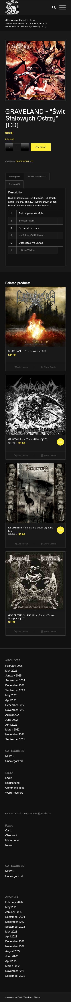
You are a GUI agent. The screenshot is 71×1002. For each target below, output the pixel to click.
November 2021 (14, 734)
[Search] (52, 7)
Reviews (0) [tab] (14, 184)
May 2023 (11, 695)
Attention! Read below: (20, 20)
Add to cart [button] (22, 367)
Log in (8, 777)
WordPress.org (14, 792)
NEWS (9, 756)
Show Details (49, 367)
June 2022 (11, 719)
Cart (7, 830)
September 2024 (15, 680)
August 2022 (12, 714)
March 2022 (12, 729)
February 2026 (14, 665)
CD (31, 161)
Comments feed (14, 787)
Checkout (11, 835)
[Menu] (61, 7)
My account (12, 840)
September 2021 (15, 739)
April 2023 (11, 700)
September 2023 (15, 690)
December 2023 (14, 685)
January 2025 (13, 675)
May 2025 (11, 670)
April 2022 (11, 724)
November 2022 (14, 709)
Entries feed (12, 782)
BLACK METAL (22, 161)
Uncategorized (14, 761)
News (8, 845)
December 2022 (14, 704)
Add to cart (41, 147)
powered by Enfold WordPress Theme (23, 997)
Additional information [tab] (36, 176)
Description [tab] (14, 176)
